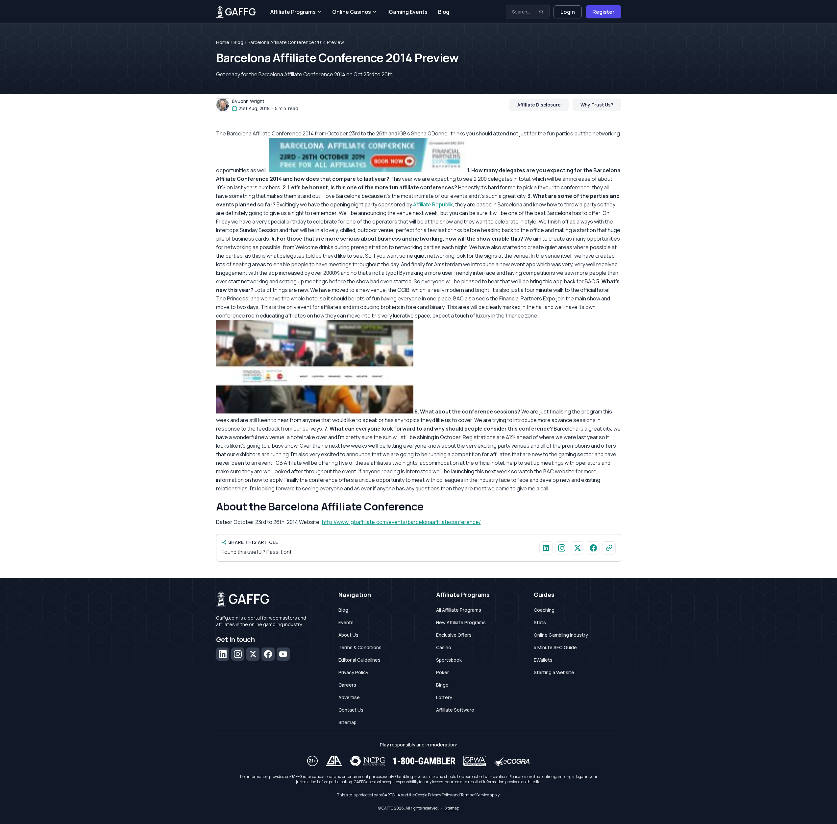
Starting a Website (554, 672)
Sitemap (347, 722)
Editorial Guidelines (359, 660)
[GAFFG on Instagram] (561, 547)
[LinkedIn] (222, 654)
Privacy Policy (353, 672)
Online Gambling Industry (561, 635)
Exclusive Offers (454, 635)
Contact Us (350, 710)
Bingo (442, 685)
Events (346, 622)
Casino (443, 647)
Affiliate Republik (433, 204)
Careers (347, 685)
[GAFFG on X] (577, 547)
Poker (442, 672)
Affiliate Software (455, 710)
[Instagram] (237, 654)
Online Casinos (351, 11)
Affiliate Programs (293, 11)
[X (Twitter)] (252, 654)
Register (603, 11)
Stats (540, 622)
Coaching (544, 610)
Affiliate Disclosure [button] (539, 105)
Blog (443, 11)
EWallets (543, 660)
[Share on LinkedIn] (546, 547)
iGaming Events (407, 11)
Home (222, 42)
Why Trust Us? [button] (596, 105)
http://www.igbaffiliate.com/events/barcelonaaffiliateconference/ (401, 522)
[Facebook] (268, 654)
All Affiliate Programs (458, 610)
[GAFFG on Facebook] (593, 547)
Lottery (444, 697)
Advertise (349, 697)
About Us (348, 635)
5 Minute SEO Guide (555, 647)
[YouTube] (283, 654)
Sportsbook (449, 660)
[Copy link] (609, 547)
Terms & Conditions (360, 647)
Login (567, 11)
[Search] (541, 11)
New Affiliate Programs (461, 622)
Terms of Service (474, 795)
